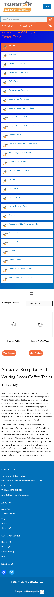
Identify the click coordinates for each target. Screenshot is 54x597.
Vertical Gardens (15, 260)
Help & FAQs (7, 542)
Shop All (12, 46)
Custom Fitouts (8, 514)
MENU (47, 7)
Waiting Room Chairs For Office (20, 269)
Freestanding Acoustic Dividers (20, 153)
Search (50, 19)
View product (9, 353)
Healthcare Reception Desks (19, 171)
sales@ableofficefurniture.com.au (15, 495)
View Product (36, 353)
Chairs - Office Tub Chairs (18, 72)
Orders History (7, 552)
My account (8, 26)
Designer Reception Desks (18, 117)
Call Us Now (26, 26)
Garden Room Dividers (17, 162)
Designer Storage (15, 135)
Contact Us (6, 528)
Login (3, 557)
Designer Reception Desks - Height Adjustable (25, 126)
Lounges (12, 179)
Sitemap (4, 524)
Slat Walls (12, 251)
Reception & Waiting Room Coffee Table (23, 224)
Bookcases (12, 55)
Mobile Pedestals (14, 197)
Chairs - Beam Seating (17, 63)
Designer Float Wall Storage (19, 99)
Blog (3, 519)
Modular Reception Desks (18, 206)
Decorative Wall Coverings (18, 90)
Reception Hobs (14, 242)
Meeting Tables (14, 188)
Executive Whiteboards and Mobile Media (23, 144)
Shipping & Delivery (9, 547)
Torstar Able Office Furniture (27, 438)
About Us (5, 509)
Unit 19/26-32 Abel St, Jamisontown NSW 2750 (22, 481)
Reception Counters (16, 233)
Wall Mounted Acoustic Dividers (20, 278)
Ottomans (12, 215)
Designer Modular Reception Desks (21, 108)
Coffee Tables (13, 81)
